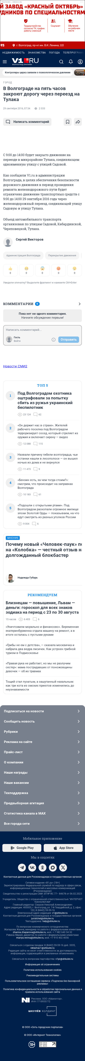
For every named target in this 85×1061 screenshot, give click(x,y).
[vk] (32, 868)
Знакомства (37, 52)
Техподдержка (16, 793)
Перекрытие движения (62, 255)
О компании (13, 762)
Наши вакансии (16, 783)
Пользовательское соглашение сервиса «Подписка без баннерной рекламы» (42, 982)
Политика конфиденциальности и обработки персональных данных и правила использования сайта (42, 990)
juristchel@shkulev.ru (42, 918)
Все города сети (17, 824)
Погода (54, 52)
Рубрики (11, 732)
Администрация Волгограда (23, 255)
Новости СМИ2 (15, 366)
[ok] (42, 868)
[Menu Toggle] (4, 61)
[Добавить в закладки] (68, 122)
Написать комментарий (31, 122)
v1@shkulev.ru (60, 913)
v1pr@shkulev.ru (64, 959)
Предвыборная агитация (24, 803)
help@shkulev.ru (51, 921)
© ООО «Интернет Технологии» (42, 1034)
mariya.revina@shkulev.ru (30, 937)
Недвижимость (13, 52)
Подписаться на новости (24, 711)
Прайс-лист (13, 752)
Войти (17, 341)
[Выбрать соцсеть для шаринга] (78, 122)
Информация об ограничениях (42, 964)
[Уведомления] (71, 61)
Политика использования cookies (42, 970)
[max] (53, 868)
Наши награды (15, 772)
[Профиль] (80, 61)
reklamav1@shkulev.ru (42, 948)
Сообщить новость (19, 721)
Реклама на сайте (18, 742)
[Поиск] (61, 61)
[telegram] (22, 868)
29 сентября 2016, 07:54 (16, 108)
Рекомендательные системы (42, 975)
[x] (63, 868)
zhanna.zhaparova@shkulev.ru (29, 932)
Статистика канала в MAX (25, 813)
